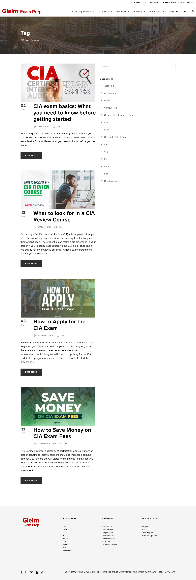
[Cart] (185, 13)
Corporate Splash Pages (116, 137)
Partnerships (108, 535)
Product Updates (149, 535)
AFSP (107, 100)
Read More (31, 155)
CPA (106, 144)
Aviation (138, 11)
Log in (172, 11)
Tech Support (148, 532)
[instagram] (42, 572)
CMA (106, 129)
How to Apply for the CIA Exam (59, 325)
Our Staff (106, 541)
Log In (145, 526)
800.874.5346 (152, 2)
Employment (107, 532)
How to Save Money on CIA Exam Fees (62, 433)
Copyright (69, 571)
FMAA (107, 166)
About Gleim (155, 11)
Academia (104, 11)
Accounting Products (81, 11)
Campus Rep (110, 107)
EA (105, 159)
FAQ (144, 529)
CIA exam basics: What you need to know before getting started (64, 112)
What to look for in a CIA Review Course (64, 216)
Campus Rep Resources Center (119, 115)
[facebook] (21, 572)
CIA (58, 126)
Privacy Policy (108, 538)
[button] (193, 11)
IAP (106, 173)
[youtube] (37, 572)
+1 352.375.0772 (185, 2)
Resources (121, 11)
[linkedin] (26, 572)
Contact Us (107, 526)
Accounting (110, 93)
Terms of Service (109, 544)
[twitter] (31, 572)
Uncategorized (111, 181)
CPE (106, 151)
